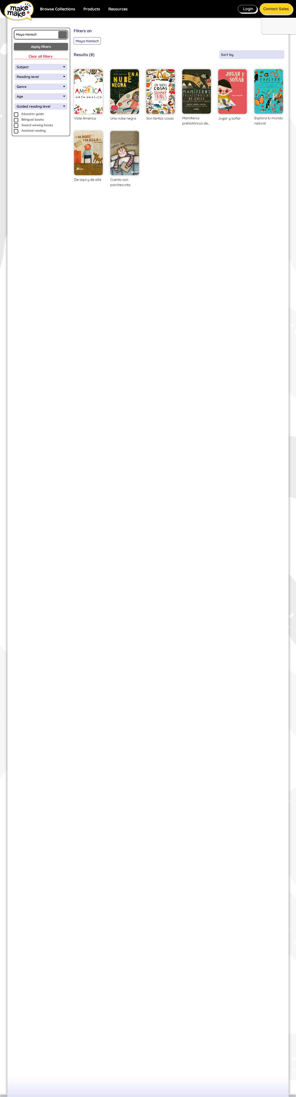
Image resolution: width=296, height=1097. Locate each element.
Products (91, 8)
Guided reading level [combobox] (33, 106)
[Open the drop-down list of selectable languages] (278, 25)
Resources (118, 8)
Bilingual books (32, 119)
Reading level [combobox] (28, 76)
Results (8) (84, 54)
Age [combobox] (20, 96)
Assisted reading (33, 131)
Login (248, 8)
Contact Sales (276, 8)
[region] (179, 37)
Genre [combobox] (21, 86)
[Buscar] (62, 35)
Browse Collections (57, 8)
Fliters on (83, 30)
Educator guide (32, 114)
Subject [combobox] (23, 67)
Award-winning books (37, 125)
